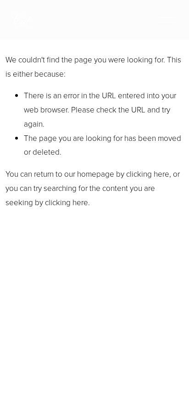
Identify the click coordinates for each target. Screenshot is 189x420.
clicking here (147, 173)
